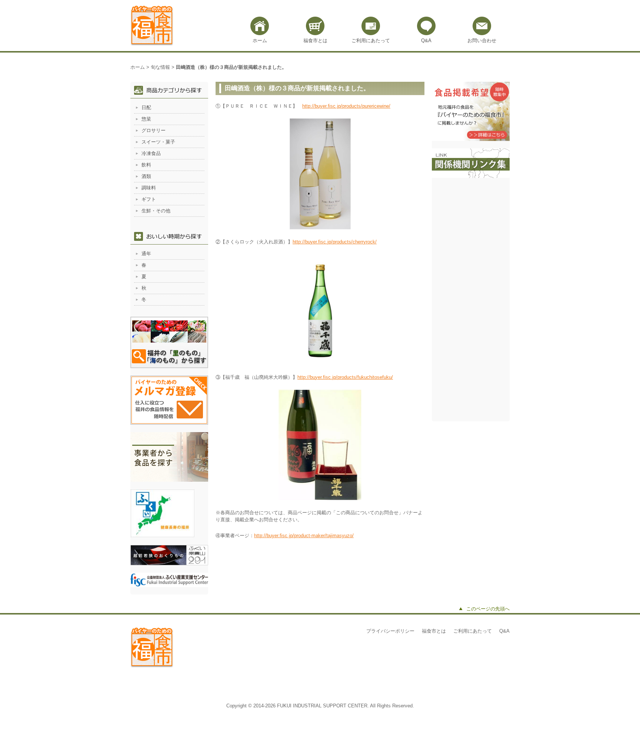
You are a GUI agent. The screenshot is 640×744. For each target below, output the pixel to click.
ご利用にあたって (370, 40)
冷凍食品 (151, 153)
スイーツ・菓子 (158, 142)
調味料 (148, 188)
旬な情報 (160, 67)
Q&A (426, 40)
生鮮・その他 (155, 210)
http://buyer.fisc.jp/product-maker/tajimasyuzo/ (304, 535)
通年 (146, 253)
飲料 (146, 165)
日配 (146, 107)
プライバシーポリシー (390, 631)
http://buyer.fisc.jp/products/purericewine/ (346, 106)
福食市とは (315, 40)
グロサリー (153, 130)
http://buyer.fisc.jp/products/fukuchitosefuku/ (345, 377)
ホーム (260, 40)
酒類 (146, 176)
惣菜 (146, 119)
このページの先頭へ (488, 609)
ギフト (148, 199)
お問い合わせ (481, 40)
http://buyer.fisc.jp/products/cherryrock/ (335, 242)
